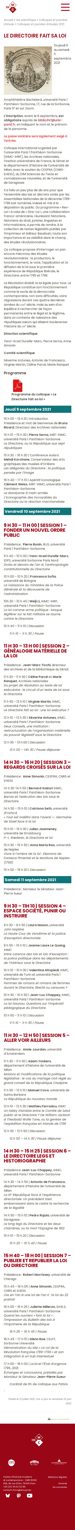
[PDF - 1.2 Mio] (18, 391)
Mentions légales (57, 1477)
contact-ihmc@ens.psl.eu (17, 1490)
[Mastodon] (19, 1495)
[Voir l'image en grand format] (28, 93)
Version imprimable (59, 1419)
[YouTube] (29, 1495)
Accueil (8, 20)
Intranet (62, 1483)
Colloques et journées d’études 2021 (40, 24)
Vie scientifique (26, 20)
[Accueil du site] (14, 7)
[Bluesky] (7, 1495)
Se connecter (60, 1487)
